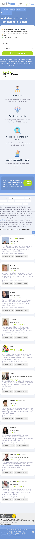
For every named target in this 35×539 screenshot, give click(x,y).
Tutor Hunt (4, 10)
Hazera (12, 293)
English (17, 201)
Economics (3, 201)
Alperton (26, 63)
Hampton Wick (16, 59)
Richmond (15, 63)
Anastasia (13, 319)
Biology (11, 198)
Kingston (21, 63)
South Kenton (29, 59)
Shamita (13, 428)
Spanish (25, 204)
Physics (20, 204)
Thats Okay (16, 535)
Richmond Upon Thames (25, 61)
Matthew (13, 455)
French (22, 201)
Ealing (8, 61)
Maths (14, 204)
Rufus (12, 238)
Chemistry (27, 198)
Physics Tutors (21, 10)
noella (12, 347)
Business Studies (19, 198)
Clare (12, 374)
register (2, 220)
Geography (3, 204)
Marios (12, 401)
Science (28, 201)
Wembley (31, 63)
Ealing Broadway (8, 63)
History (9, 204)
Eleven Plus (11, 201)
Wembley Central (4, 66)
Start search (28, 183)
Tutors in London (6, 13)
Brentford (23, 59)
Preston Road (12, 66)
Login (20, 4)
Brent (1, 63)
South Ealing (3, 61)
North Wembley (15, 61)
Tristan (12, 265)
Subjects (12, 10)
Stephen (13, 482)
